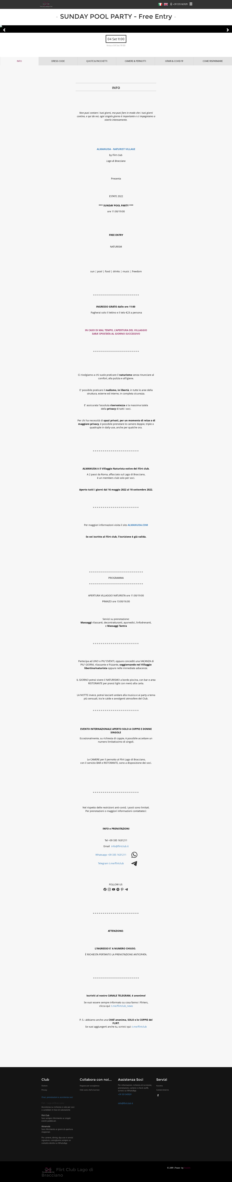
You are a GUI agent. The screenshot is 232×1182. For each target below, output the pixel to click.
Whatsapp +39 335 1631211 (110, 854)
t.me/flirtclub (139, 1026)
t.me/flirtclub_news (122, 1006)
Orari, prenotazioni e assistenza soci (57, 1097)
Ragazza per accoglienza (89, 1086)
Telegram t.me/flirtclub (111, 863)
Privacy (44, 1090)
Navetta (159, 1086)
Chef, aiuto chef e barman (90, 1090)
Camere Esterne (162, 1090)
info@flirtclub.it (120, 846)
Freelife (187, 1168)
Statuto (44, 1086)
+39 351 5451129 (124, 1094)
